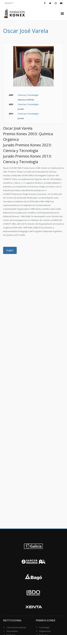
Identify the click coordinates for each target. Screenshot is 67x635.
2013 (11, 113)
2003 (11, 95)
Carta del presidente (16, 627)
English (9, 250)
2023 (11, 104)
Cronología (44, 627)
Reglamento (45, 631)
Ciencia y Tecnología (28, 95)
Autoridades (12, 631)
